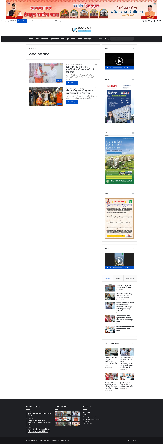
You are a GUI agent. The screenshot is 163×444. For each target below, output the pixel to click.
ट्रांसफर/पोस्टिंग (55, 39)
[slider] (117, 67)
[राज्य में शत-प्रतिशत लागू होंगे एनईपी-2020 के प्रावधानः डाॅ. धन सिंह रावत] (110, 296)
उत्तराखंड (31, 39)
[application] (119, 61)
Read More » (72, 83)
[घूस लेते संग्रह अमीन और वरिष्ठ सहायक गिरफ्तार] (110, 287)
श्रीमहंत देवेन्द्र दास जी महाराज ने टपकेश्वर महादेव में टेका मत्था (80, 92)
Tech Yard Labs (64, 440)
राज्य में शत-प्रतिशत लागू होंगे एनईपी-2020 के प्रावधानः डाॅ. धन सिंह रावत (124, 296)
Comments (130, 278)
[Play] (107, 68)
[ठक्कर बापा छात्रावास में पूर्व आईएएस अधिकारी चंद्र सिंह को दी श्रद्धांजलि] (59, 424)
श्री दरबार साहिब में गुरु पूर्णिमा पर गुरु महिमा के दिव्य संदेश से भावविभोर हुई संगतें (124, 319)
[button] (119, 61)
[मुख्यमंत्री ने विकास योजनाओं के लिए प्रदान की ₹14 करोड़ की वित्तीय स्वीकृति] (76, 419)
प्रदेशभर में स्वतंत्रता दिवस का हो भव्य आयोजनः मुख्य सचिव (125, 329)
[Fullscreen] (131, 68)
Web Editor (70, 64)
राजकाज (73, 39)
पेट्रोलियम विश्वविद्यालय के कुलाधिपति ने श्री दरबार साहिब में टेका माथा (80, 70)
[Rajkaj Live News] (81, 29)
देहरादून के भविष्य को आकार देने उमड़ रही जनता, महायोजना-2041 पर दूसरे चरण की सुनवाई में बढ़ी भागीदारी (52, 21)
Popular (107, 278)
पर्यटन (62, 39)
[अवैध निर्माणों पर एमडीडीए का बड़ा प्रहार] (67, 424)
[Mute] (128, 68)
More (100, 39)
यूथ (67, 39)
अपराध (37, 39)
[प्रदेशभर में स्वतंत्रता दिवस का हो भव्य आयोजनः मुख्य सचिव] (110, 329)
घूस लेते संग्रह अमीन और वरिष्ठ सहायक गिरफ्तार (123, 286)
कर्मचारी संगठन (45, 39)
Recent (118, 278)
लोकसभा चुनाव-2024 (89, 39)
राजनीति (80, 39)
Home (32, 48)
